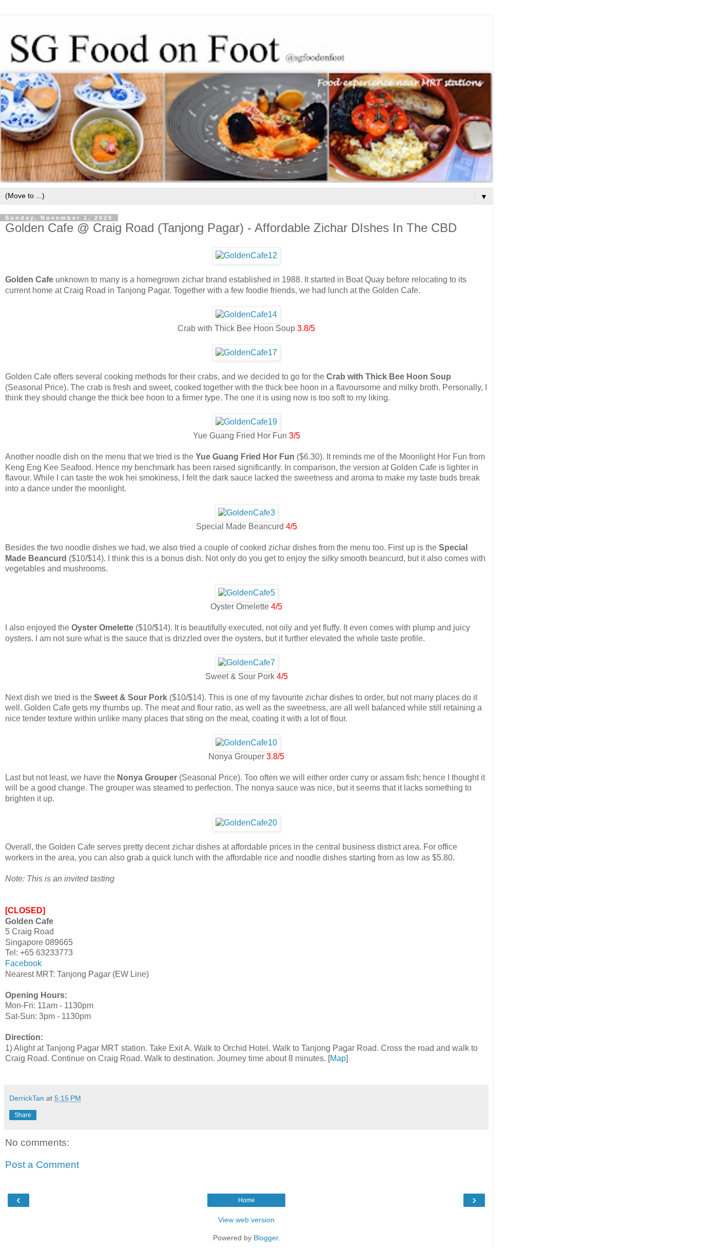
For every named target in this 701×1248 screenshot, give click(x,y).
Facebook (23, 963)
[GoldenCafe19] (246, 421)
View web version (246, 1220)
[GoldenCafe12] (246, 255)
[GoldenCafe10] (246, 742)
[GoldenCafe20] (246, 822)
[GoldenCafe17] (246, 352)
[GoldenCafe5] (246, 592)
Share (22, 1115)
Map (338, 1058)
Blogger (266, 1238)
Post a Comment (42, 1164)
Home (246, 1200)
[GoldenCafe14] (246, 314)
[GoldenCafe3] (246, 512)
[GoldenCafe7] (246, 662)
